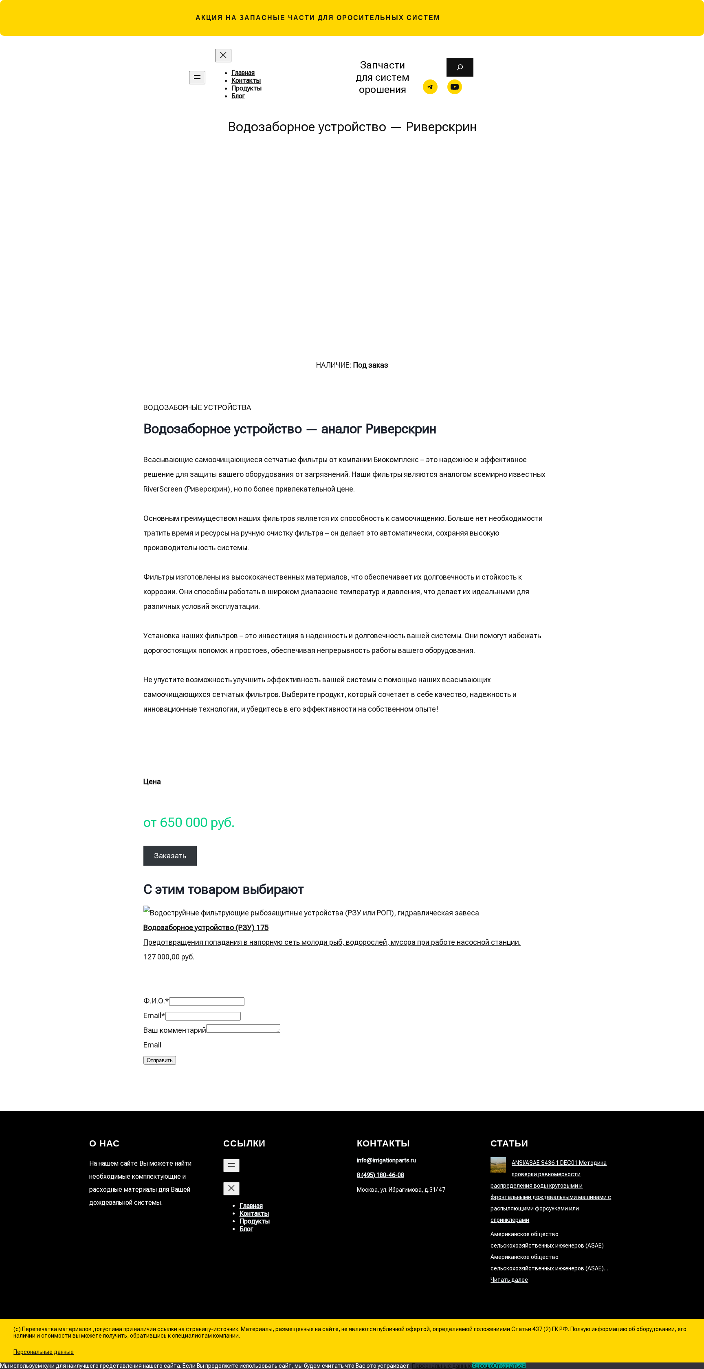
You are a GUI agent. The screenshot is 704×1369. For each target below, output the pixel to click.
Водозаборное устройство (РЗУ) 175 (205, 927)
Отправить (160, 1060)
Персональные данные (43, 1352)
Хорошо (482, 1365)
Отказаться (509, 1365)
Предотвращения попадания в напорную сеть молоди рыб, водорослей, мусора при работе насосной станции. (332, 942)
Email (154, 1015)
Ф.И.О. (156, 1000)
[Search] (460, 67)
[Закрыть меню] (223, 55)
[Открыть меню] (197, 77)
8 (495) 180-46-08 (380, 1175)
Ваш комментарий (174, 1030)
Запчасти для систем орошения (382, 77)
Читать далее (509, 1279)
